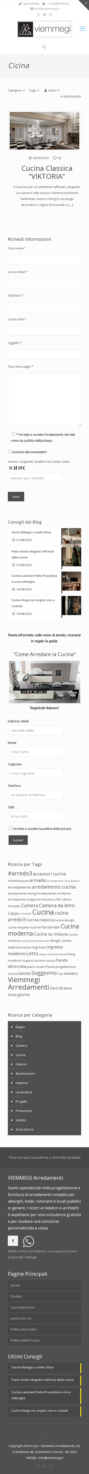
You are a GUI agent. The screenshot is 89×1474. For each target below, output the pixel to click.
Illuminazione (25, 1073)
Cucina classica (40, 919)
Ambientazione (18, 881)
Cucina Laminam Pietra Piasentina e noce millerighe (41, 1395)
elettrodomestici (20, 947)
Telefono (14, 785)
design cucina (60, 940)
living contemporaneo (53, 954)
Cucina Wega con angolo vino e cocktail (39, 1410)
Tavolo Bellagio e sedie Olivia (32, 1367)
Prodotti (16, 1296)
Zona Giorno (25, 1129)
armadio (38, 880)
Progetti (21, 1101)
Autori (52, 90)
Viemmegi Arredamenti (28, 983)
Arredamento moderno (54, 893)
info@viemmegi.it (47, 8)
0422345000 (31, 3)
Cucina (43, 912)
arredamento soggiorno (24, 899)
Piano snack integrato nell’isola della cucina (42, 1380)
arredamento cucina (54, 887)
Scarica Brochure (22, 1307)
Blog (19, 1036)
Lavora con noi (21, 1318)
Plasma (50, 967)
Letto (32, 953)
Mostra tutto (72, 96)
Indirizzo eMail (18, 721)
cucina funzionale (45, 927)
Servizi (15, 1285)
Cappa (13, 913)
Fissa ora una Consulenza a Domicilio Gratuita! (44, 1157)
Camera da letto (57, 905)
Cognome (15, 764)
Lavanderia (24, 1092)
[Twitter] (44, 14)
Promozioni (24, 1111)
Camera (29, 905)
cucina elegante (18, 927)
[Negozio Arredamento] (44, 29)
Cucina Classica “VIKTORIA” (46, 172)
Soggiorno (44, 972)
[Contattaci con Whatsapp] (28, 1245)
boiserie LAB (51, 899)
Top (60, 974)
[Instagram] (50, 14)
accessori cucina (49, 874)
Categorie (15, 90)
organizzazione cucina (38, 960)
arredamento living (22, 893)
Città (11, 807)
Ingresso (39, 947)
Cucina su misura (51, 934)
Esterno (21, 1064)
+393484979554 (58, 3)
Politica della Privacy (25, 1340)
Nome (12, 742)
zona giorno (19, 994)
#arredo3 (20, 873)
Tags (32, 90)
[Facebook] (38, 14)
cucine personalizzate (35, 941)
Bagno (20, 1027)
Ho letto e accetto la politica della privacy (42, 828)
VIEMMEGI (71, 973)
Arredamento (19, 887)
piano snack (35, 967)
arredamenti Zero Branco (63, 881)
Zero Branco (61, 988)
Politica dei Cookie (23, 1329)
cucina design (64, 920)
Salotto (24, 973)
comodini (25, 913)
